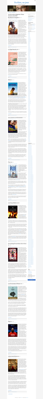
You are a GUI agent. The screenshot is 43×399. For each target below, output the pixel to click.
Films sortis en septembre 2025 (30, 264)
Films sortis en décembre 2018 (30, 176)
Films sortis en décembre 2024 (30, 181)
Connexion (29, 270)
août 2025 (29, 42)
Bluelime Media (27, 397)
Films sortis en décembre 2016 (30, 174)
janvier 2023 (29, 69)
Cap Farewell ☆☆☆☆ (30, 17)
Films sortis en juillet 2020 (30, 205)
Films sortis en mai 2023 (30, 226)
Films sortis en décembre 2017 (30, 175)
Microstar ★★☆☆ (32, 29)
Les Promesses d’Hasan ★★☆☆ (16, 283)
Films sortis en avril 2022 (30, 170)
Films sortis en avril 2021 (30, 169)
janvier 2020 (29, 100)
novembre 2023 (29, 60)
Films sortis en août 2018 (30, 157)
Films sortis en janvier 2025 (30, 200)
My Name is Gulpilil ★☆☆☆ (15, 17)
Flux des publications (30, 271)
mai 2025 (29, 45)
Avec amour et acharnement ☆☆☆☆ (17, 117)
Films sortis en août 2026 (30, 164)
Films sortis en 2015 (30, 145)
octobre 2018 (29, 113)
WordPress (21, 397)
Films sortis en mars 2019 (30, 232)
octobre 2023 (29, 61)
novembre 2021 (29, 81)
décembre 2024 (29, 49)
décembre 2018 (29, 111)
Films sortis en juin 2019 (30, 214)
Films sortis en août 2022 (14, 77)
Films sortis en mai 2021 (30, 224)
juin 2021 (29, 85)
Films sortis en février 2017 (30, 184)
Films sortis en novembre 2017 (30, 240)
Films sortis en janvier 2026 (30, 201)
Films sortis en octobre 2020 (30, 251)
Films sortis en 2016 (30, 146)
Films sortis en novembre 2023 (30, 245)
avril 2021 (29, 87)
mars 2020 (29, 98)
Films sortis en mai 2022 (30, 225)
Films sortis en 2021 (30, 150)
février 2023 (29, 68)
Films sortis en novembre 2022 (30, 244)
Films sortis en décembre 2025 (30, 182)
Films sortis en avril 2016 (30, 165)
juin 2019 (29, 106)
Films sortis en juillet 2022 (30, 207)
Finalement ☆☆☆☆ (34, 24)
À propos (9, 12)
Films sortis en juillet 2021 (30, 206)
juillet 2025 (29, 43)
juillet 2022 (29, 74)
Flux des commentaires (30, 272)
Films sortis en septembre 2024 (30, 263)
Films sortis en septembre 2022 (30, 261)
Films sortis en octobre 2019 (30, 250)
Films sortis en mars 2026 (30, 238)
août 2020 (29, 94)
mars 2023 (29, 67)
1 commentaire (15, 204)
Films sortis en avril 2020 (30, 168)
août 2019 (29, 104)
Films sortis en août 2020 (30, 159)
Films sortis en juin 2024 (30, 218)
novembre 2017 (29, 122)
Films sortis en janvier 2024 (30, 199)
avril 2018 (29, 118)
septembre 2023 (29, 62)
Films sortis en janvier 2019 (30, 195)
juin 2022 (29, 75)
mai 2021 (29, 86)
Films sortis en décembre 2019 (30, 177)
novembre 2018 (29, 112)
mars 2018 (29, 119)
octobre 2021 (29, 82)
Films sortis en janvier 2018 (30, 194)
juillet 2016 (29, 136)
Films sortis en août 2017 (30, 156)
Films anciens (29, 144)
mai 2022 (29, 76)
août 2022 (29, 73)
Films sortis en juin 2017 (30, 212)
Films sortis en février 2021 (30, 187)
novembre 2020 (29, 91)
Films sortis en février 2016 (30, 183)
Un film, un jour (21, 3)
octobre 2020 (29, 92)
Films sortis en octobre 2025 (30, 255)
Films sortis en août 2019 (30, 158)
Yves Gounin (12, 163)
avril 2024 (29, 56)
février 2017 (29, 130)
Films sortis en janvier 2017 (30, 193)
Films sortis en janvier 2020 (30, 196)
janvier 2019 (29, 110)
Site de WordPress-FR (30, 273)
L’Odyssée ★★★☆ (34, 28)
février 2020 (29, 99)
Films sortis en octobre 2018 (30, 249)
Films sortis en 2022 (11, 77)
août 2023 (29, 63)
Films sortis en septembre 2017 (30, 257)
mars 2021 (29, 88)
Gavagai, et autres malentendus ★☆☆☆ (31, 18)
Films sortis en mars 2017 (30, 230)
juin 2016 (29, 137)
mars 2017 (29, 129)
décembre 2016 (29, 132)
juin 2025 (29, 44)
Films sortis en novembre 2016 (30, 239)
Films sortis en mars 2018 (30, 231)
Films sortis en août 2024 (30, 162)
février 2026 (29, 37)
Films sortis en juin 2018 (30, 213)
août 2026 (29, 32)
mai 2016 (29, 138)
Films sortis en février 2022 (30, 188)
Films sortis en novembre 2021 (30, 243)
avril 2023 (29, 66)
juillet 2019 (29, 105)
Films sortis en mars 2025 (30, 237)
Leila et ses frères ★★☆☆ (14, 356)
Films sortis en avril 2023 (30, 171)
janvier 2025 (29, 48)
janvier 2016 (29, 141)
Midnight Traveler (10, 186)
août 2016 (29, 135)
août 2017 (29, 125)
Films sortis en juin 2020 (30, 215)
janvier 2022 (29, 79)
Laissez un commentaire (15, 163)
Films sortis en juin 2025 (30, 219)
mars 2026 (29, 36)
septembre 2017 (29, 124)
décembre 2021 (29, 80)
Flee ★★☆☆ (11, 162)
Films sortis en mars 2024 (30, 236)
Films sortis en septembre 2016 (30, 256)
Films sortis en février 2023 (30, 189)
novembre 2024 (29, 50)
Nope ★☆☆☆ (11, 321)
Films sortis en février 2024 (30, 190)
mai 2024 (29, 55)
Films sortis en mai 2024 (30, 227)
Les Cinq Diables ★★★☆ (14, 203)
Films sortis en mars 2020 (30, 233)
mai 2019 (29, 107)
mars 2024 (29, 57)
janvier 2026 (29, 38)
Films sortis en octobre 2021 (30, 252)
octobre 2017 (29, 123)
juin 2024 (29, 54)
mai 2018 (29, 117)
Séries (28, 267)
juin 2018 (29, 116)
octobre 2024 (29, 51)
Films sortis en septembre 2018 (30, 258)
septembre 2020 (29, 93)
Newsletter (13, 12)
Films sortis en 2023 (30, 152)
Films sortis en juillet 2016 (30, 202)
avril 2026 (29, 35)
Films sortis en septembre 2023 (30, 262)
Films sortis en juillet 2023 (30, 208)
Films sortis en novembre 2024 (30, 246)
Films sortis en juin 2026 (30, 220)
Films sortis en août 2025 (30, 163)
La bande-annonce (9, 45)
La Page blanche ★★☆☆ (14, 49)
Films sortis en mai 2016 (30, 221)
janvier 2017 (29, 131)
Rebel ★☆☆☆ (11, 79)
